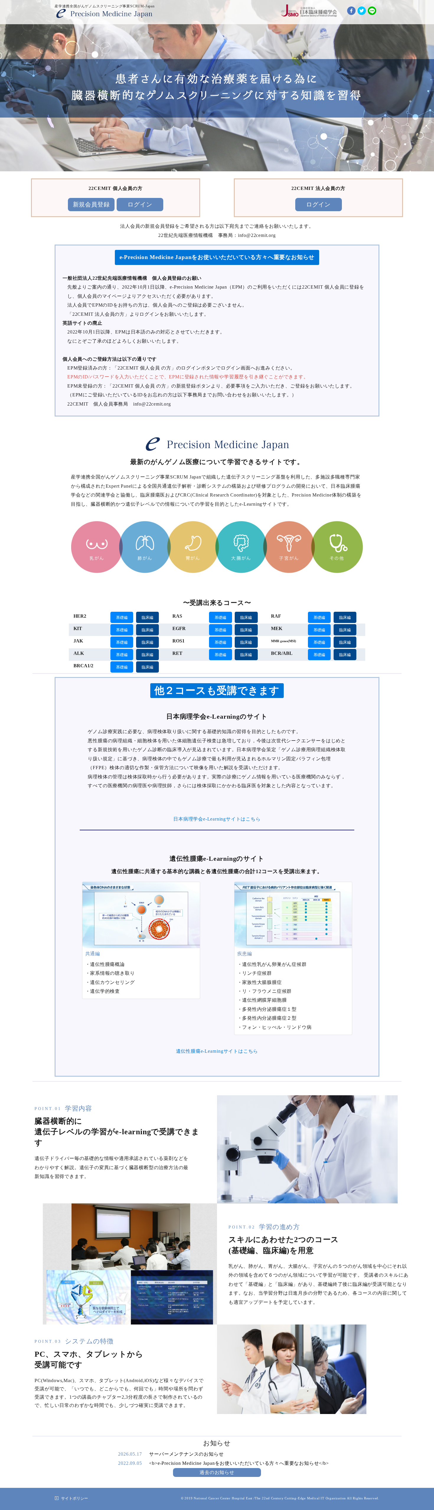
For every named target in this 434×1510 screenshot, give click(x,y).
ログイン (140, 204)
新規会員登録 (91, 204)
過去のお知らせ (217, 1472)
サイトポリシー (74, 1498)
